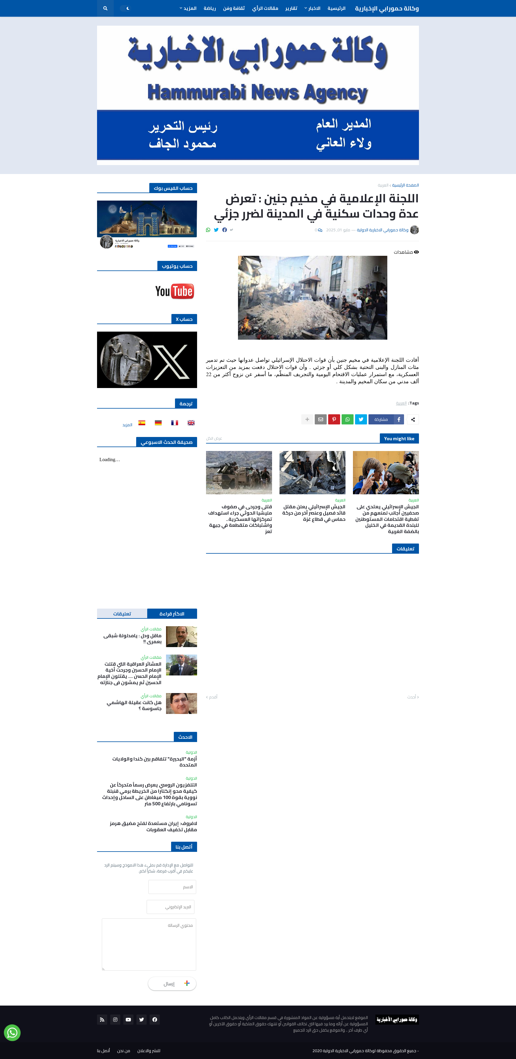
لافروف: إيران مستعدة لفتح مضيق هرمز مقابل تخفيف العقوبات (153, 826)
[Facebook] (224, 229)
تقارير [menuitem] (291, 8)
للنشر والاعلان (148, 1051)
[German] (156, 425)
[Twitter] (216, 229)
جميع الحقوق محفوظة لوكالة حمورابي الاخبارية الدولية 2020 (364, 1051)
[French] (173, 425)
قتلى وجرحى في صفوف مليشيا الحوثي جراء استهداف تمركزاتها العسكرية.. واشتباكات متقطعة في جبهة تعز (240, 519)
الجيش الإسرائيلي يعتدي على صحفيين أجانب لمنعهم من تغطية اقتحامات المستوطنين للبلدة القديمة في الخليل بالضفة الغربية (387, 519)
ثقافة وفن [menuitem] (234, 8)
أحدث (411, 697)
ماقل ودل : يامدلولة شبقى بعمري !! (132, 638)
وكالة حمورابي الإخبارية (387, 8)
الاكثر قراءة (172, 613)
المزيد (127, 425)
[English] (189, 425)
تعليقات (122, 613)
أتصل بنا (103, 1051)
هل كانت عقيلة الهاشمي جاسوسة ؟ (134, 705)
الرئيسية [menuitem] (336, 8)
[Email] (321, 419)
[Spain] (140, 425)
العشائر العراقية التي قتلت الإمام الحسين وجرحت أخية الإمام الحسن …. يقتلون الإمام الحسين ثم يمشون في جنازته (129, 673)
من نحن (123, 1051)
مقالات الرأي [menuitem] (265, 8)
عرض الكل (214, 438)
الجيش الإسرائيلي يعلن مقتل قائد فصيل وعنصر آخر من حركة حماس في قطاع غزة (313, 513)
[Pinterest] (334, 419)
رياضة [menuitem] (210, 8)
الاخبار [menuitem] (314, 8)
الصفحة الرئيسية (405, 185)
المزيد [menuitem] (190, 8)
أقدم (213, 697)
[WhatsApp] (208, 229)
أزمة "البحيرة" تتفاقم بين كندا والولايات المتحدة (154, 762)
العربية (383, 185)
